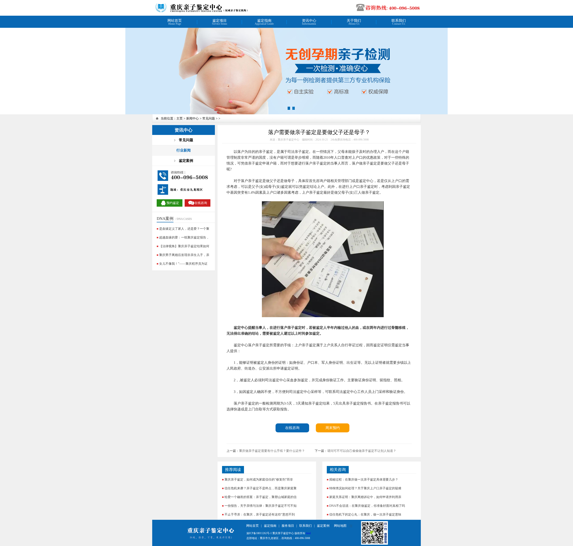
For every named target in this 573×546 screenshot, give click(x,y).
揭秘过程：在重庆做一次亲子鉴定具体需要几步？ (363, 479)
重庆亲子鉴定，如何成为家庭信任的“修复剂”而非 (258, 479)
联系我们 (305, 525)
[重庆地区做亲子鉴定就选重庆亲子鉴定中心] (212, 11)
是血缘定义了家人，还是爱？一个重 (184, 228)
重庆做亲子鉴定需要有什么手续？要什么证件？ (272, 451)
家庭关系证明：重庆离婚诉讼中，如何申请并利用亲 (365, 497)
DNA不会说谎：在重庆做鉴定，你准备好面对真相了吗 (367, 505)
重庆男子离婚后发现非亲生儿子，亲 (184, 255)
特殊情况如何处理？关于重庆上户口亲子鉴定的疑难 (365, 488)
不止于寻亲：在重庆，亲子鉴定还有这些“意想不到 (259, 514)
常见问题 (208, 118)
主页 (179, 118)
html (308, 533)
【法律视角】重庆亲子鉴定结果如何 (184, 246)
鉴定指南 (270, 525)
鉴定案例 (323, 525)
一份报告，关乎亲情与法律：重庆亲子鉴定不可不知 (260, 505)
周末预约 (332, 428)
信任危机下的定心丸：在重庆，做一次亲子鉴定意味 (365, 514)
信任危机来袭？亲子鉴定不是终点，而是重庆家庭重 (260, 488)
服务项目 (288, 525)
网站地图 (340, 525)
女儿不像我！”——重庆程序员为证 (183, 263)
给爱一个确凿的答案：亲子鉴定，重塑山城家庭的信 (260, 497)
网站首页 (252, 525)
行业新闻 (183, 150)
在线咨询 (292, 428)
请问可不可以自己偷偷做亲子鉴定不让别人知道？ (361, 451)
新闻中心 (192, 118)
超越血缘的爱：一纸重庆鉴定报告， (184, 237)
